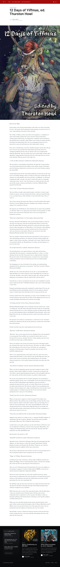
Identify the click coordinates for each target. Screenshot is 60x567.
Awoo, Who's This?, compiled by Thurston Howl (11, 547)
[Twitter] (54, 2)
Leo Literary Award (16, 1)
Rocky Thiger (15, 19)
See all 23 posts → (8, 553)
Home (9, 1)
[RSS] (56, 2)
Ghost (56, 562)
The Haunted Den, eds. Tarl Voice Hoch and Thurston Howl (10, 541)
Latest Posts (47, 562)
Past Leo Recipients (26, 1)
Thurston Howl (13, 7)
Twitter (52, 562)
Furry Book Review (6, 562)
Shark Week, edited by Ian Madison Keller (10, 534)
